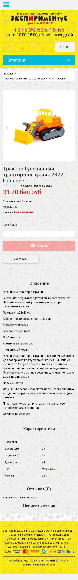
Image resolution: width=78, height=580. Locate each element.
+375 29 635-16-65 (39, 29)
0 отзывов (26, 185)
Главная (9, 73)
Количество (10, 224)
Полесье (27, 201)
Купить (42, 246)
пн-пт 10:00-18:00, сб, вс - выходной (39, 34)
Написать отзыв (43, 185)
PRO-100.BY (30, 560)
